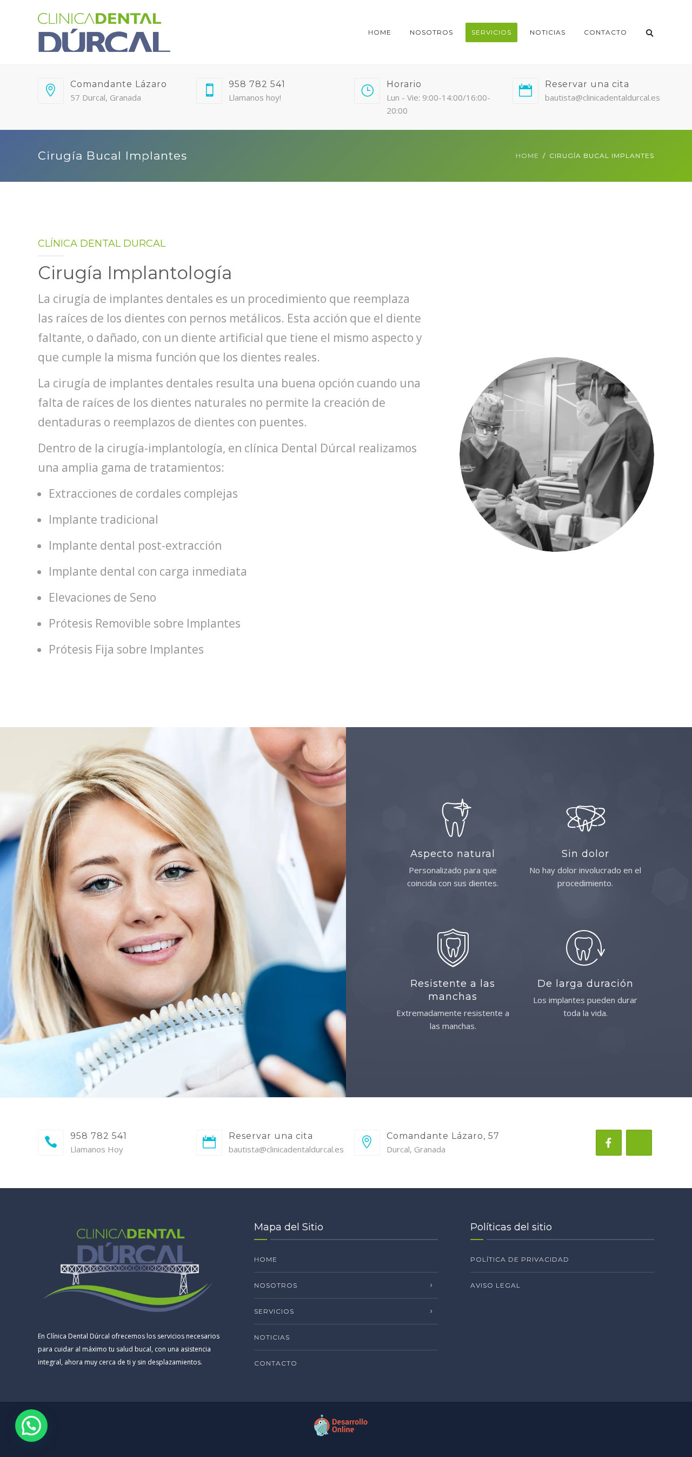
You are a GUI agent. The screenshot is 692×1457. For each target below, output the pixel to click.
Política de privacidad (519, 1259)
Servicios (491, 32)
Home (379, 32)
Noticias (547, 32)
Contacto (605, 32)
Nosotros (431, 32)
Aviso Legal (495, 1285)
